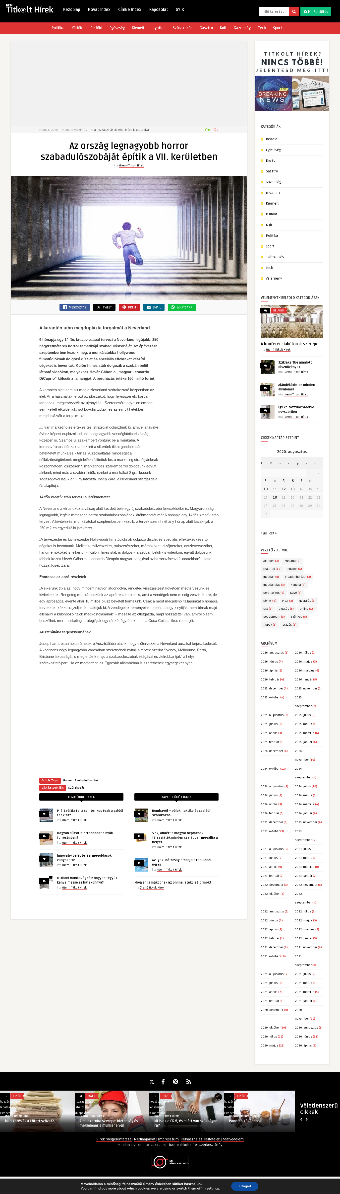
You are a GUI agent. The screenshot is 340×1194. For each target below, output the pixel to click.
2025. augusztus (272, 715)
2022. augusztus (272, 911)
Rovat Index (99, 9)
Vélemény (274, 278)
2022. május (303, 920)
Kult (223, 28)
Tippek (270, 625)
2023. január (303, 876)
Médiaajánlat (145, 1139)
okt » (273, 533)
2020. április (303, 1045)
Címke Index (129, 9)
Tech (262, 28)
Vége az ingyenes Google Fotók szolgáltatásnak (179, 1123)
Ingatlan (159, 28)
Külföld (77, 28)
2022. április (269, 929)
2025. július (303, 715)
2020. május (269, 1045)
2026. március (305, 670)
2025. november (306, 688)
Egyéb (271, 160)
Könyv (269, 601)
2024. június (269, 795)
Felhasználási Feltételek (201, 1139)
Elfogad (245, 1186)
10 (266, 489)
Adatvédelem (233, 1139)
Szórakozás (182, 28)
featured (272, 569)
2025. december (272, 688)
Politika (58, 28)
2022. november (306, 885)
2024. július (303, 786)
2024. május (303, 795)
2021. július (303, 974)
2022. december (272, 885)
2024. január (303, 813)
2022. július (303, 911)
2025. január (303, 742)
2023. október (270, 831)
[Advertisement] (129, 83)
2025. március (304, 733)
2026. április (269, 670)
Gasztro (206, 28)
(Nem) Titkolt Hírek (131, 165)
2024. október (270, 769)
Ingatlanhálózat (298, 577)
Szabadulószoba (86, 780)
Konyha (298, 585)
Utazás (289, 625)
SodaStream (274, 617)
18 (275, 497)
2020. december (272, 1010)
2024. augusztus (272, 786)
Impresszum (168, 1139)
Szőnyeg (299, 617)
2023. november (306, 822)
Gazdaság (242, 28)
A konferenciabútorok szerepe (290, 344)
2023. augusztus (272, 849)
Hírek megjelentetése (114, 1139)
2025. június (269, 724)
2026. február (270, 679)
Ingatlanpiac (274, 585)
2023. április (269, 867)
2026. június (269, 662)
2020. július (269, 1037)
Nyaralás (307, 601)
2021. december (272, 947)
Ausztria (292, 561)
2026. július (303, 653)
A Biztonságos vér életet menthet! (256, 1121)
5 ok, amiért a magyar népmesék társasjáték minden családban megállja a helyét (185, 837)
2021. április (269, 992)
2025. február (270, 742)
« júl (264, 533)
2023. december (272, 822)
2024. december (272, 751)
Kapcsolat (158, 9)
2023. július (303, 849)
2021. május (303, 983)
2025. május (303, 724)
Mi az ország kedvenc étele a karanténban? (29, 1123)
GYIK (180, 9)
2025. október (270, 697)
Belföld (96, 28)
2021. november (306, 947)
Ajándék (271, 561)
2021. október (270, 956)
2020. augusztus (306, 1028)
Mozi (287, 601)
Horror (67, 780)
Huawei (294, 569)
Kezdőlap (71, 9)
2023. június (269, 858)
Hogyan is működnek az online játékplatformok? (173, 883)
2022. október (270, 894)
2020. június (303, 1037)
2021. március (304, 992)
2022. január (303, 938)
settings (213, 1188)
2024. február (270, 813)
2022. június (269, 920)
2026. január (303, 679)
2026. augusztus (272, 653)
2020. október (270, 1028)
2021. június (269, 983)
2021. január (303, 1001)
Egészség (117, 28)
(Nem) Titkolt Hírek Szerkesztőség (196, 1145)
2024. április (269, 804)
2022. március (305, 929)
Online (307, 609)
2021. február (270, 1001)
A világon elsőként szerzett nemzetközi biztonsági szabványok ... (112, 1123)
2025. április (269, 733)
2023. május (303, 858)
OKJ (268, 609)
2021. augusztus (272, 974)
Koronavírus (273, 593)
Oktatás (286, 609)
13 (293, 489)
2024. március (304, 804)
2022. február (270, 938)
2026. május (303, 662)
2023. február (270, 876)
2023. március (304, 867)
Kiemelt (138, 28)
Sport (277, 28)
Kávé (295, 593)
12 (284, 489)
